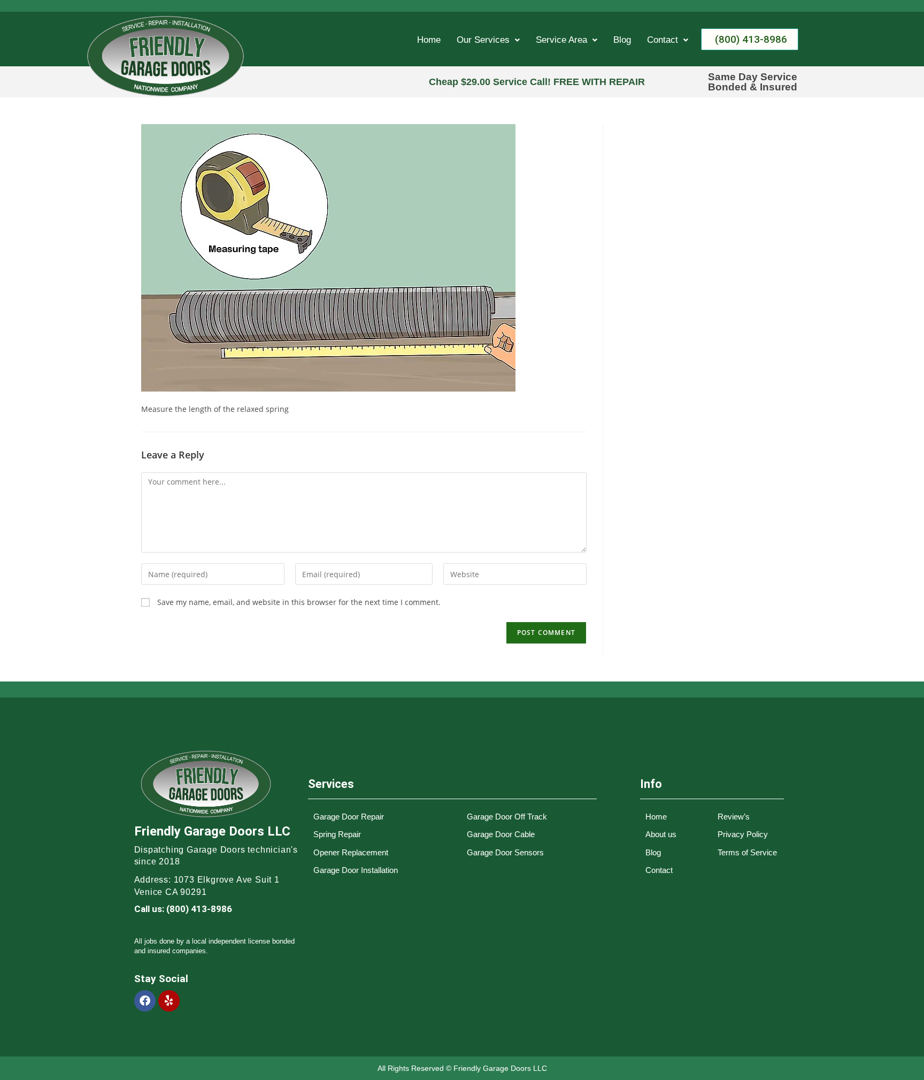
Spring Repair (337, 834)
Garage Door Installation (355, 870)
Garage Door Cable (501, 834)
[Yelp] (169, 1001)
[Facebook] (145, 1001)
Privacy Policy (743, 834)
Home (429, 40)
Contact (662, 40)
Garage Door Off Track (507, 816)
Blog (622, 40)
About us (660, 834)
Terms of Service (747, 852)
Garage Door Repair (348, 816)
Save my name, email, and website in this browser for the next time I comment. (299, 602)
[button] (488, 39)
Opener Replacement (350, 852)
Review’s (734, 816)
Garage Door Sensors (505, 852)
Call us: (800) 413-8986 (183, 908)
